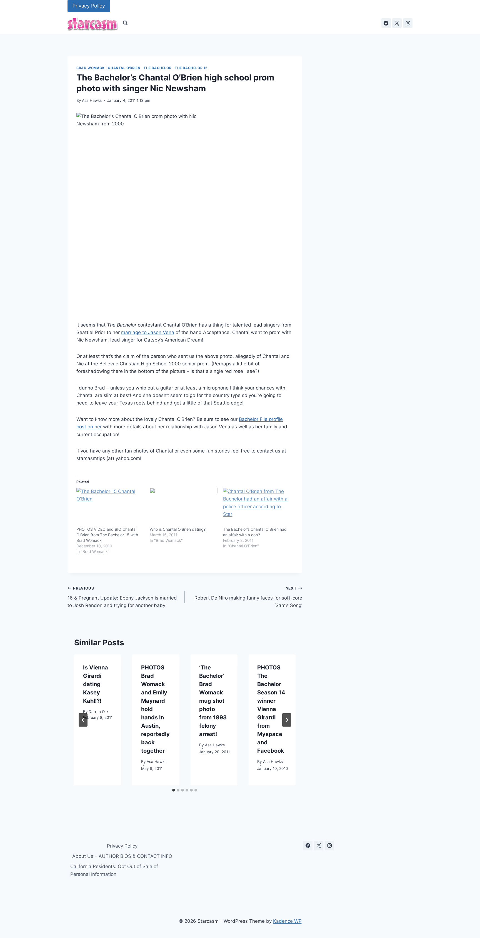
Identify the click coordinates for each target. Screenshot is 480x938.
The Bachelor (157, 68)
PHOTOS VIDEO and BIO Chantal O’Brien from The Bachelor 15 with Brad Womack (107, 535)
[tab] (173, 790)
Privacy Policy (88, 6)
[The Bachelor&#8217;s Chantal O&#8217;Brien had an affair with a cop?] (257, 507)
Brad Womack (90, 68)
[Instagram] (407, 23)
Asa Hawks (92, 100)
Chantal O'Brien (124, 68)
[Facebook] (386, 23)
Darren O (97, 711)
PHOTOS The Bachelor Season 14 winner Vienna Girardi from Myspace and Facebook (271, 709)
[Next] (286, 720)
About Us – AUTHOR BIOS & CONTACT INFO (122, 856)
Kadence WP (287, 921)
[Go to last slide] (83, 720)
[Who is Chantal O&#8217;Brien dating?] (184, 507)
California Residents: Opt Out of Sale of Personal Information (114, 870)
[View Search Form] (125, 23)
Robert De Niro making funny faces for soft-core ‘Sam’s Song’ (248, 597)
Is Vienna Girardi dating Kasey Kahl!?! (95, 684)
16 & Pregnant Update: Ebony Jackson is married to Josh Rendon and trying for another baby (122, 597)
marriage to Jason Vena (147, 332)
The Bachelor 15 (191, 68)
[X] (397, 23)
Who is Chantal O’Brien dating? (178, 529)
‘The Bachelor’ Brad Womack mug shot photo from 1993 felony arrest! (213, 700)
